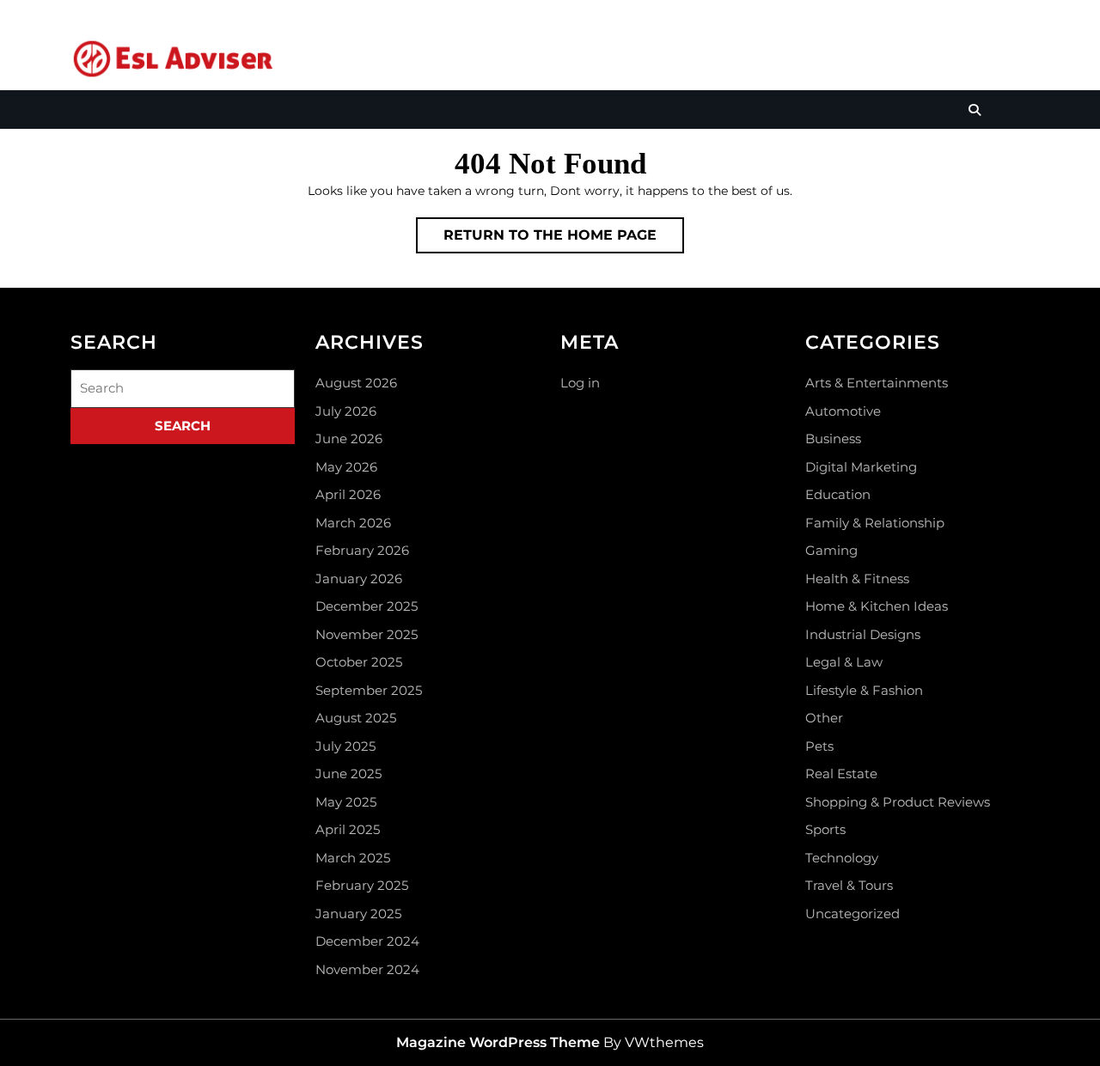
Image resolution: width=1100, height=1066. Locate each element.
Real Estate (841, 773)
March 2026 (353, 523)
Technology (841, 858)
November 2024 (367, 969)
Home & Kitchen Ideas (876, 606)
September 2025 (368, 690)
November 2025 (366, 634)
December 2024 (367, 941)
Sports (825, 829)
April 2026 (348, 494)
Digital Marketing (861, 467)
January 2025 (358, 913)
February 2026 (362, 550)
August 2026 (356, 383)
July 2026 (345, 411)
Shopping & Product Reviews (897, 802)
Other (824, 718)
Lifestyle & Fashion (864, 690)
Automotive (843, 411)
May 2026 (346, 467)
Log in (580, 383)
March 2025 (352, 858)
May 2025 (345, 802)
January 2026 (358, 578)
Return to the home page (563, 239)
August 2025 (355, 718)
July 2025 (345, 746)
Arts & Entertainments (876, 383)
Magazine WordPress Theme (498, 1042)
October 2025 (358, 662)
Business (833, 438)
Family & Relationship (874, 523)
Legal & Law (844, 662)
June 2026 (348, 438)
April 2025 (347, 829)
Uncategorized (852, 913)
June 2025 (348, 773)
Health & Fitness (857, 578)
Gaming (831, 550)
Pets (819, 746)
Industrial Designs (862, 634)
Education (838, 494)
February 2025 (361, 885)
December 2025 (366, 606)
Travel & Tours (849, 885)
